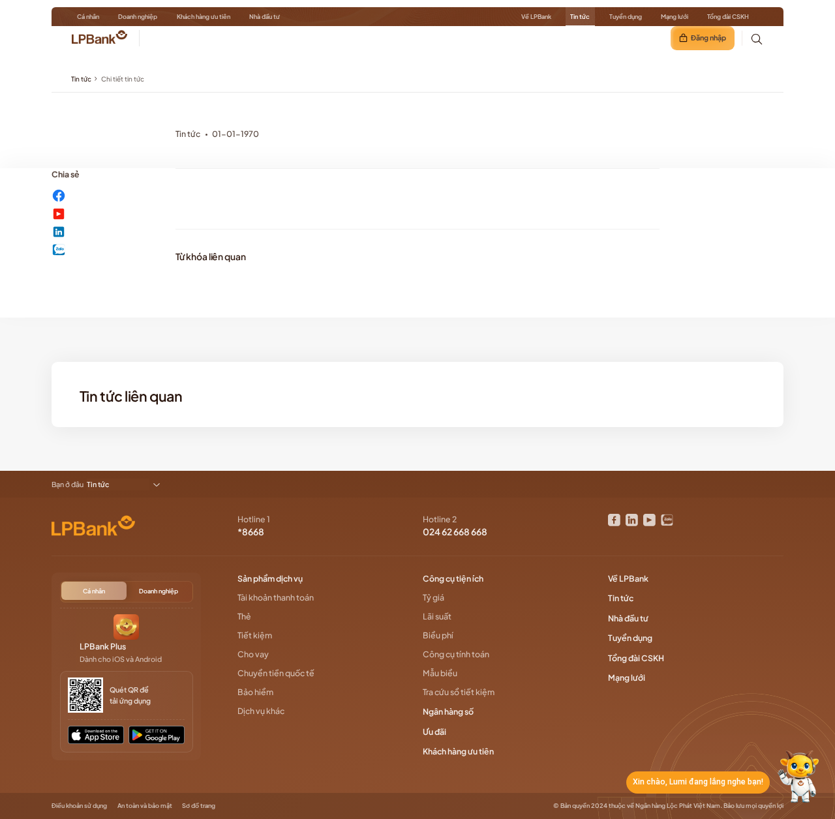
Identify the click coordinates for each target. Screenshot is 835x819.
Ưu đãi (435, 731)
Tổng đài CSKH (728, 16)
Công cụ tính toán (456, 654)
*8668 (250, 531)
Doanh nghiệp (137, 16)
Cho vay (253, 654)
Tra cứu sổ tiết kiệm (458, 692)
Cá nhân (88, 16)
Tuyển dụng (625, 16)
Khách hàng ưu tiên (203, 16)
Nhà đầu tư (264, 16)
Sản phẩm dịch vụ (270, 578)
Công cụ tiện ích (454, 578)
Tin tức (580, 16)
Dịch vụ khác (260, 711)
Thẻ (244, 616)
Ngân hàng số (449, 711)
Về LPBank (536, 16)
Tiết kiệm (254, 635)
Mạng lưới (674, 16)
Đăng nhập (708, 37)
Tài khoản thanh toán (275, 597)
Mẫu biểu (440, 673)
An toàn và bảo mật (144, 805)
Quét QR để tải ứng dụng (130, 695)
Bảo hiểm (255, 692)
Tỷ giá (433, 597)
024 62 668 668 (455, 531)
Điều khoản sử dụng (79, 805)
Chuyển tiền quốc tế (275, 673)
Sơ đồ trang (198, 805)
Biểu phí (438, 635)
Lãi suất (437, 616)
